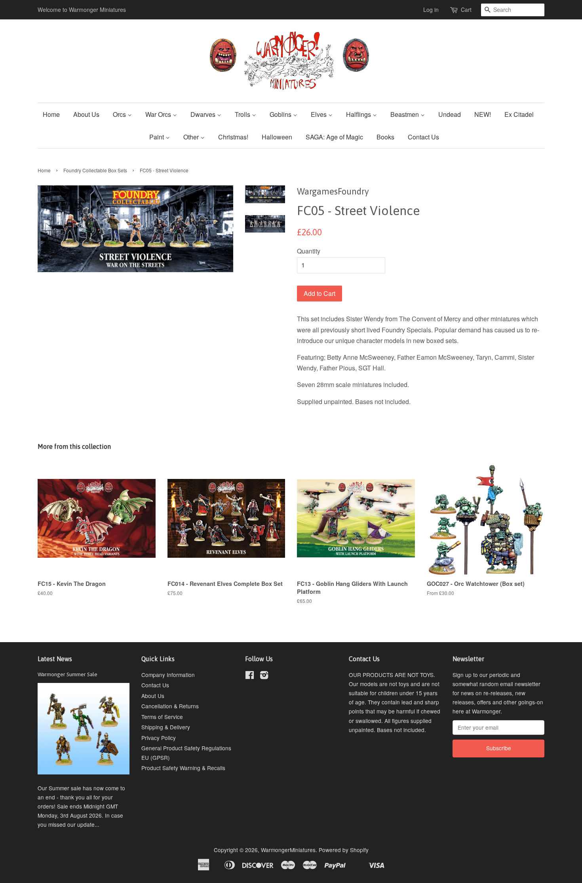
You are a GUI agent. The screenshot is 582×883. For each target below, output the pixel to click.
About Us (86, 114)
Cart (466, 9)
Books (385, 136)
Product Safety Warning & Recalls (183, 768)
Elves (319, 114)
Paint (157, 136)
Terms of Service (162, 717)
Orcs (120, 114)
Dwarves (203, 114)
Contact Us (423, 136)
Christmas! (233, 136)
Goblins (281, 114)
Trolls (243, 114)
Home (51, 114)
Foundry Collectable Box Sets (95, 170)
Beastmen (405, 114)
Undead (449, 114)
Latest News (55, 658)
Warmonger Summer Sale (67, 674)
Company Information (168, 675)
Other (191, 136)
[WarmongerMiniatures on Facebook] (249, 676)
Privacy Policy (158, 738)
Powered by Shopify (344, 850)
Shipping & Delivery (165, 727)
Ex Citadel (519, 114)
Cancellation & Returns (170, 706)
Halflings (359, 114)
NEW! (482, 114)
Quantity (308, 251)
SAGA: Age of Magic (334, 136)
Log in (431, 9)
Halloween (277, 136)
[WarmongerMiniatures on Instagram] (264, 676)
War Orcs (159, 114)
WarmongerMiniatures (288, 850)
